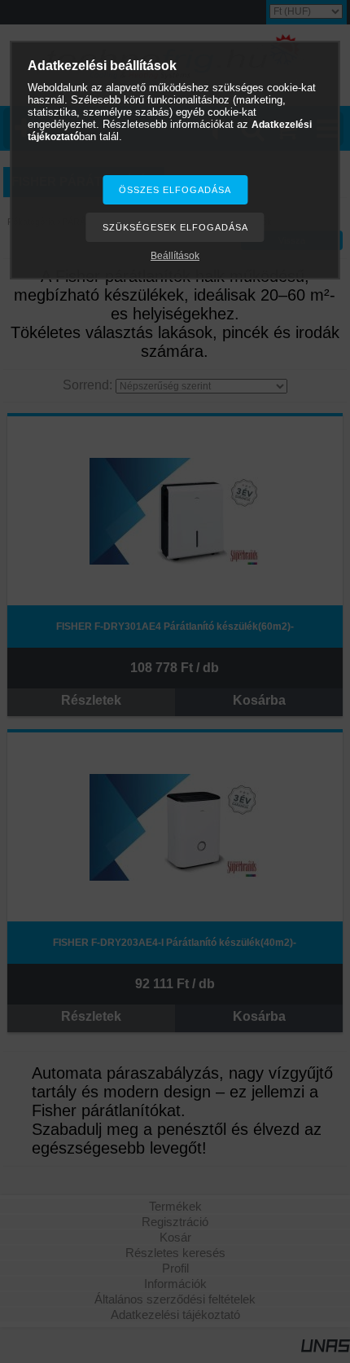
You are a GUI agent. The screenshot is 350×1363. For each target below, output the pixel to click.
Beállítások (175, 256)
